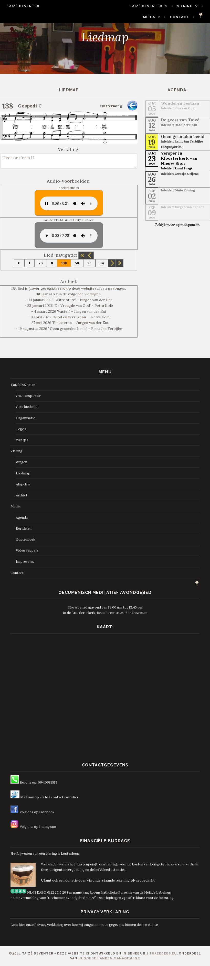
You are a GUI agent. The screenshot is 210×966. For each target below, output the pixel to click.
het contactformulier (61, 797)
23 (89, 263)
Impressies (25, 561)
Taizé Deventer (23, 6)
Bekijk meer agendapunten (177, 224)
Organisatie (25, 418)
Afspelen (23, 484)
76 (40, 263)
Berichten (24, 528)
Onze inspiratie (28, 396)
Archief (21, 495)
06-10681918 (47, 782)
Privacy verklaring (48, 924)
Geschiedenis (26, 407)
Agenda (22, 517)
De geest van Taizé (180, 119)
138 (64, 263)
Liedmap (23, 473)
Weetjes (22, 440)
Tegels (21, 429)
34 (102, 263)
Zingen (21, 462)
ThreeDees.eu (163, 953)
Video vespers (27, 550)
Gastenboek (25, 539)
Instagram (47, 826)
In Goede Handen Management (109, 958)
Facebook (46, 812)
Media (149, 17)
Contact (179, 17)
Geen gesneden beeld (182, 136)
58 (77, 263)
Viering (185, 6)
